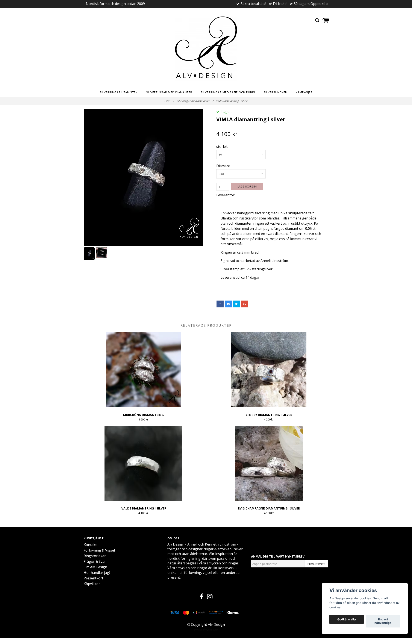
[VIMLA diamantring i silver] (143, 177)
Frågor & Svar (95, 561)
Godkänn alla (346, 619)
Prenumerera (316, 564)
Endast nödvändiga (382, 621)
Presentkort (93, 578)
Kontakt (90, 544)
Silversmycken (275, 92)
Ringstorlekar (95, 555)
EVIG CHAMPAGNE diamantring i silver (269, 508)
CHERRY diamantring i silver (269, 415)
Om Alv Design (95, 567)
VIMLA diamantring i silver (232, 101)
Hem (169, 101)
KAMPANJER (304, 92)
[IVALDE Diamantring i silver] (143, 463)
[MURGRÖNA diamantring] (143, 369)
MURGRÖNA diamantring (143, 415)
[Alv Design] (206, 49)
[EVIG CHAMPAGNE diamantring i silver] (269, 463)
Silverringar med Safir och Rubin (228, 92)
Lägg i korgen (247, 186)
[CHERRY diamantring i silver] (269, 369)
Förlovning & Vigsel (99, 550)
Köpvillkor (92, 583)
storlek (222, 146)
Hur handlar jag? (97, 572)
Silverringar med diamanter (169, 92)
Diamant (223, 165)
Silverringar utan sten (119, 92)
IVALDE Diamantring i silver (143, 508)
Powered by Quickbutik (206, 629)
